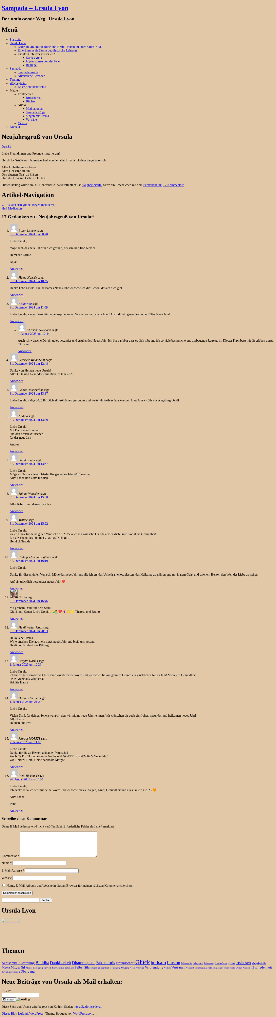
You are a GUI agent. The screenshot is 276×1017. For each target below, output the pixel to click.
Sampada (15, 68)
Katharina (25, 303)
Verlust (167, 968)
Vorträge (31, 119)
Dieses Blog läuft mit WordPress (22, 1013)
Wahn (226, 968)
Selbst (79, 967)
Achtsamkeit (11, 963)
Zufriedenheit (262, 967)
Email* (6, 991)
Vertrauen (178, 967)
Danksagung (34, 57)
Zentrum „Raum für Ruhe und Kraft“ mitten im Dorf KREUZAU (60, 46)
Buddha (42, 962)
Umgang (125, 968)
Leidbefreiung (222, 963)
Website (7, 878)
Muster (29, 968)
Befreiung (27, 963)
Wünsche (247, 968)
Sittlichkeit (95, 968)
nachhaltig (38, 968)
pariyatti (47, 968)
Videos (22, 123)
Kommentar (10, 856)
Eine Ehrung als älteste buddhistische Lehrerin (47, 50)
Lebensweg (209, 963)
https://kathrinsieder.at (87, 1006)
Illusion (173, 962)
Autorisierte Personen (31, 76)
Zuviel (5, 972)
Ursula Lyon (18, 43)
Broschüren (33, 97)
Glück (142, 962)
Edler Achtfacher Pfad (32, 86)
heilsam (158, 962)
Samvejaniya (58, 968)
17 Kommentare (173, 185)
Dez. (6, 146)
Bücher (30, 101)
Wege (232, 968)
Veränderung (201, 968)
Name (7, 863)
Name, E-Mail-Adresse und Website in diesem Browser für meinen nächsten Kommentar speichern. (69, 885)
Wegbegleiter (18, 83)
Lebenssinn (198, 963)
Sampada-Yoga (35, 112)
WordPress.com (83, 1013)
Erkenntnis (105, 962)
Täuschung (115, 968)
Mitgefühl (18, 967)
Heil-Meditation (14, 208)
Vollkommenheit (215, 968)
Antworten (16, 268)
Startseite (15, 39)
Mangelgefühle (259, 963)
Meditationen (34, 108)
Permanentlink (152, 185)
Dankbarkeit (60, 962)
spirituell (105, 968)
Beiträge (31, 65)
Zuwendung (14, 972)
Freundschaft (125, 963)
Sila (87, 967)
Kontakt (15, 126)
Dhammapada (83, 962)
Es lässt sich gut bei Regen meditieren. (28, 204)
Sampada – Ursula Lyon (35, 8)
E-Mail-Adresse (13, 870)
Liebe (232, 963)
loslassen (243, 962)
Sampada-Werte (28, 72)
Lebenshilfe (186, 963)
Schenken (69, 968)
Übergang (28, 971)
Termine (15, 79)
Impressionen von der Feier (43, 61)
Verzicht (190, 968)
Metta (6, 967)
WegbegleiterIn (92, 185)
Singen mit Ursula (37, 116)
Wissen (239, 968)
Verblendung (154, 967)
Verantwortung (137, 968)
